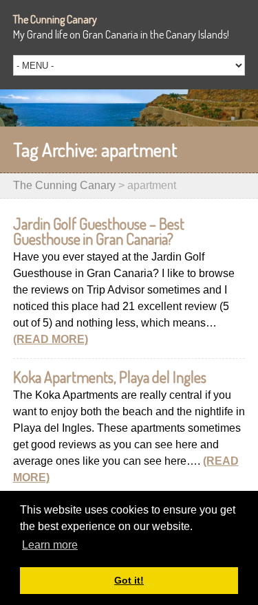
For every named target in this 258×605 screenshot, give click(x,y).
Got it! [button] (129, 580)
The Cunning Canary (55, 19)
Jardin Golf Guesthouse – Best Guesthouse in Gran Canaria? (98, 231)
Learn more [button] (50, 545)
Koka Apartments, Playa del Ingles (109, 376)
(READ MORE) (50, 339)
